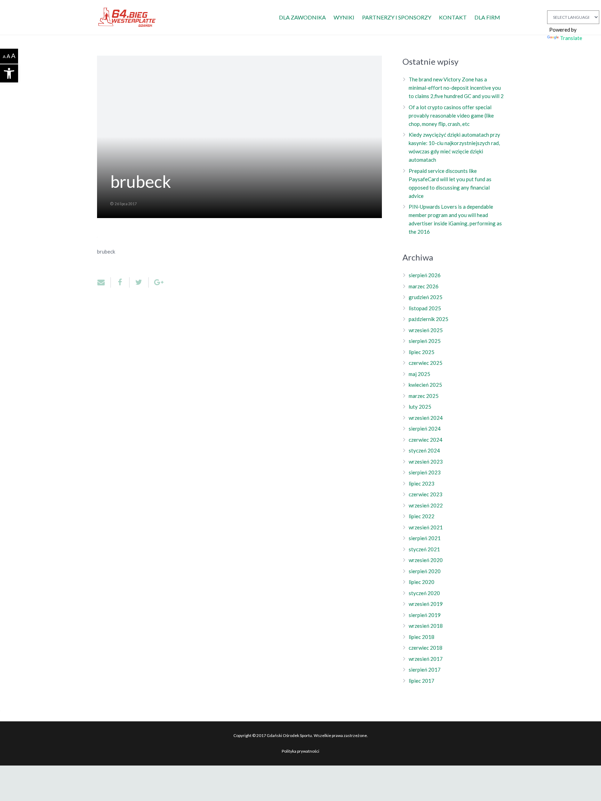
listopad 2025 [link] (425, 308)
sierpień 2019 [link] (425, 615)
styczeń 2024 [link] (424, 450)
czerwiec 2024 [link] (425, 439)
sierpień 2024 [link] (425, 428)
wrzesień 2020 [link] (426, 560)
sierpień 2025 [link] (425, 341)
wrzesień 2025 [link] (426, 330)
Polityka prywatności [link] (300, 751)
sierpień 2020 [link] (425, 571)
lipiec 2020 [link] (421, 582)
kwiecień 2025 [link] (425, 385)
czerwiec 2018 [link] (425, 647)
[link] (9, 73)
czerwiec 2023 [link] (425, 494)
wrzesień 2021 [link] (426, 527)
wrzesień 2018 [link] (426, 626)
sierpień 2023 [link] (425, 472)
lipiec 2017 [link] (421, 681)
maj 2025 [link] (419, 374)
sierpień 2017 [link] (425, 669)
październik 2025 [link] (428, 319)
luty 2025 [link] (420, 406)
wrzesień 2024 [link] (426, 418)
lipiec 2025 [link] (421, 352)
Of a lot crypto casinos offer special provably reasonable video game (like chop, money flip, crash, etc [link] (451, 115)
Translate (571, 38)
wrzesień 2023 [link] (426, 461)
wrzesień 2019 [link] (426, 604)
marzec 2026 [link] (424, 286)
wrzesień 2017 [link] (426, 659)
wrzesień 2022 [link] (426, 505)
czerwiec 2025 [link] (425, 363)
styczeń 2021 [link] (424, 549)
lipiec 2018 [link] (421, 637)
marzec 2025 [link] (424, 396)
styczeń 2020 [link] (424, 593)
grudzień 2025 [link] (425, 297)
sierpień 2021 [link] (425, 538)
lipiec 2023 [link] (421, 483)
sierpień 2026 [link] (425, 275)
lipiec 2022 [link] (421, 516)
